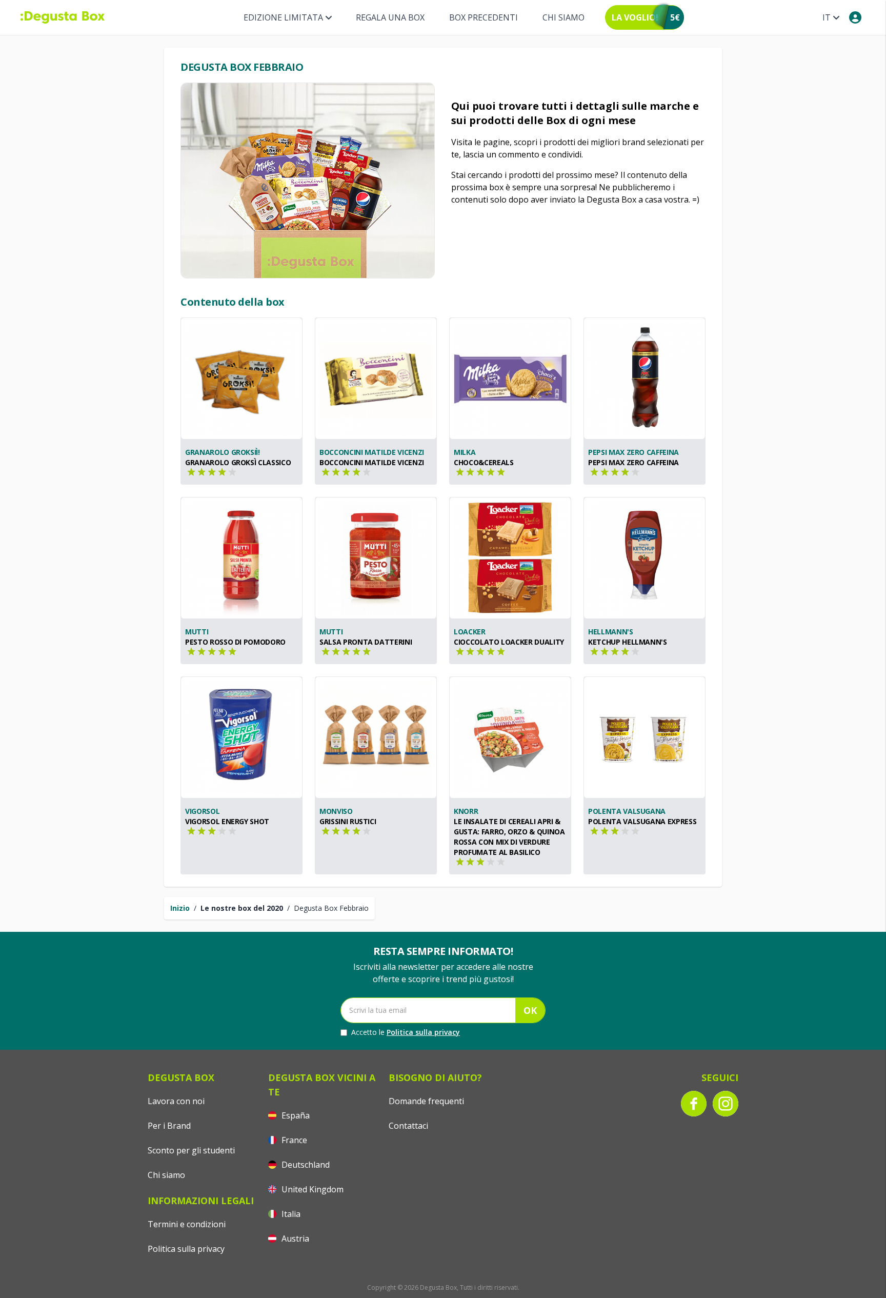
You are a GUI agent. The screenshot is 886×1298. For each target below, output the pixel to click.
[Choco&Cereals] (510, 378)
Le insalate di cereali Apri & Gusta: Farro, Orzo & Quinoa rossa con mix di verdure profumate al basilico (509, 836)
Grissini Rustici (347, 821)
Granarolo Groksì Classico (238, 462)
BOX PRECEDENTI (483, 17)
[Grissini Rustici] (375, 737)
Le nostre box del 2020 (241, 908)
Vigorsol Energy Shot (227, 821)
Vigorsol (202, 811)
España (294, 1115)
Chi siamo (563, 17)
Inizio (180, 908)
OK (530, 1010)
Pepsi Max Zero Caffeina (633, 452)
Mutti (196, 631)
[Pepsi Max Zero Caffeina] (644, 378)
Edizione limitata (283, 17)
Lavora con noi (176, 1101)
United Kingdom (311, 1189)
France (293, 1140)
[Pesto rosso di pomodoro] (241, 557)
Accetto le (405, 1032)
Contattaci (408, 1125)
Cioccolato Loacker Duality (509, 642)
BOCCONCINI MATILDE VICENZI (371, 452)
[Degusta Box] (63, 17)
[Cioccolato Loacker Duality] (510, 557)
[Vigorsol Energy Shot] (241, 737)
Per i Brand (169, 1125)
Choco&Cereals (483, 462)
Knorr (466, 811)
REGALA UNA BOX (390, 17)
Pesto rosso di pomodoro (235, 642)
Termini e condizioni (187, 1224)
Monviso (336, 811)
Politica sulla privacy (423, 1032)
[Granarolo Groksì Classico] (241, 378)
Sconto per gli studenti (191, 1150)
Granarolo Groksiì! (222, 452)
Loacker (470, 631)
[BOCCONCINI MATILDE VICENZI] (375, 378)
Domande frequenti (426, 1101)
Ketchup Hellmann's (627, 642)
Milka (464, 452)
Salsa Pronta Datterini (365, 642)
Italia (289, 1214)
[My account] (855, 17)
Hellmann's (610, 631)
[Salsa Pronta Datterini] (375, 557)
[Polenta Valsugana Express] (644, 737)
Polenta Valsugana (627, 811)
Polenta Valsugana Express (642, 821)
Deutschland (304, 1164)
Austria (294, 1238)
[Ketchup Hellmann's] (644, 557)
